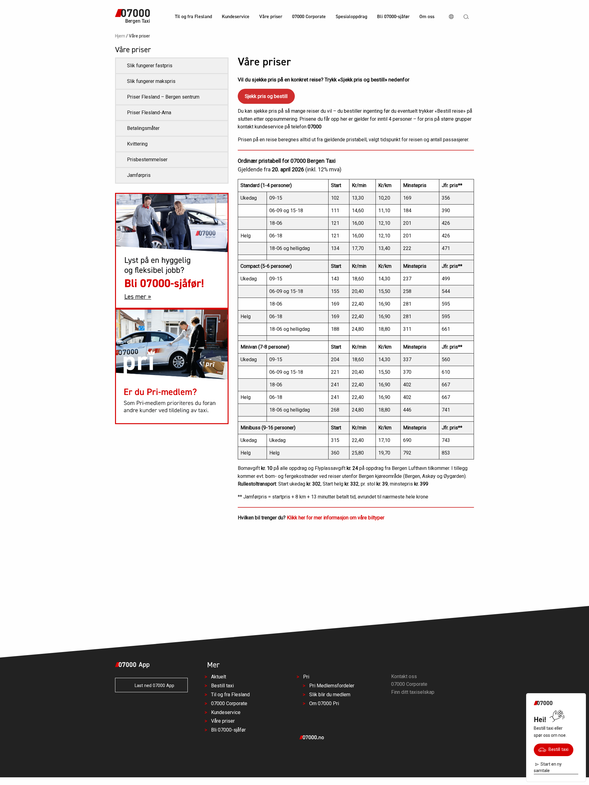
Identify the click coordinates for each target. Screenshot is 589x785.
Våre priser (270, 16)
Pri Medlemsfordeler (331, 686)
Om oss (426, 16)
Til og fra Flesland (193, 16)
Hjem (120, 35)
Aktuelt (218, 677)
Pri (306, 677)
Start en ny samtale (548, 767)
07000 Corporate (309, 16)
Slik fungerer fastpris (149, 65)
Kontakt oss (404, 676)
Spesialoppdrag (351, 16)
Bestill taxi (557, 749)
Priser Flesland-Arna (149, 112)
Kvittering (137, 144)
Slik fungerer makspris (151, 81)
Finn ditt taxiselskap (412, 692)
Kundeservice (235, 16)
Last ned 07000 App (152, 685)
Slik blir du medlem (329, 694)
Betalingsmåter (143, 128)
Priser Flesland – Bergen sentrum (163, 97)
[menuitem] (193, 17)
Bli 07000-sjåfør (393, 16)
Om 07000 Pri (324, 703)
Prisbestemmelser (147, 159)
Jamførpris (139, 175)
